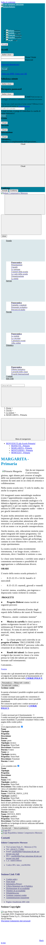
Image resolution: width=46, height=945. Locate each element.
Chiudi (4, 123)
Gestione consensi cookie (16, 895)
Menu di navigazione (23, 439)
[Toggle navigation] (21, 225)
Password (29, 60)
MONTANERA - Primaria (22, 450)
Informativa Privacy (14, 884)
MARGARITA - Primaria (21, 448)
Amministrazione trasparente (17, 898)
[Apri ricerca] (25, 204)
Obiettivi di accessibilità (15, 891)
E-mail (28, 97)
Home (8, 408)
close (4, 236)
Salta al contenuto (8, 2)
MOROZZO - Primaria (20, 453)
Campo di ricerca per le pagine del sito (16, 383)
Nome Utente (30, 57)
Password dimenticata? (10, 64)
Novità (9, 410)
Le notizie (10, 413)
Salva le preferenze (21, 828)
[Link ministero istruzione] (12, 4)
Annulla (5, 191)
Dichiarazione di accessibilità (18, 888)
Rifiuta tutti (21, 683)
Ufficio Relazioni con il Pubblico (19, 886)
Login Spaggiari (24, 106)
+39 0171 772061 (17, 849)
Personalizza (7, 683)
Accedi (4, 44)
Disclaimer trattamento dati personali (15, 921)
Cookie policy (12, 879)
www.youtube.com (9, 766)
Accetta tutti (10, 685)
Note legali (10, 881)
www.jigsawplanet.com (11, 727)
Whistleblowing (12, 893)
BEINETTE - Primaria (20, 446)
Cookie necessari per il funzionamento (16, 715)
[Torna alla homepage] (23, 193)
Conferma (13, 191)
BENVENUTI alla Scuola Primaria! (20, 443)
